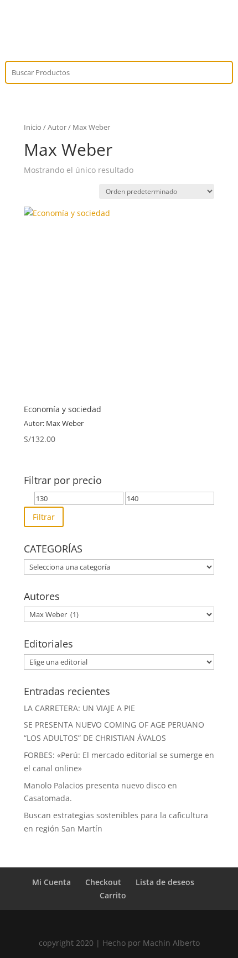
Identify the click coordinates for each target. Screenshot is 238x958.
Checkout (103, 882)
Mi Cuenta (51, 882)
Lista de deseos (165, 882)
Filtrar (44, 517)
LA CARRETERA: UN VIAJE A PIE (79, 708)
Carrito (113, 895)
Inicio (33, 127)
